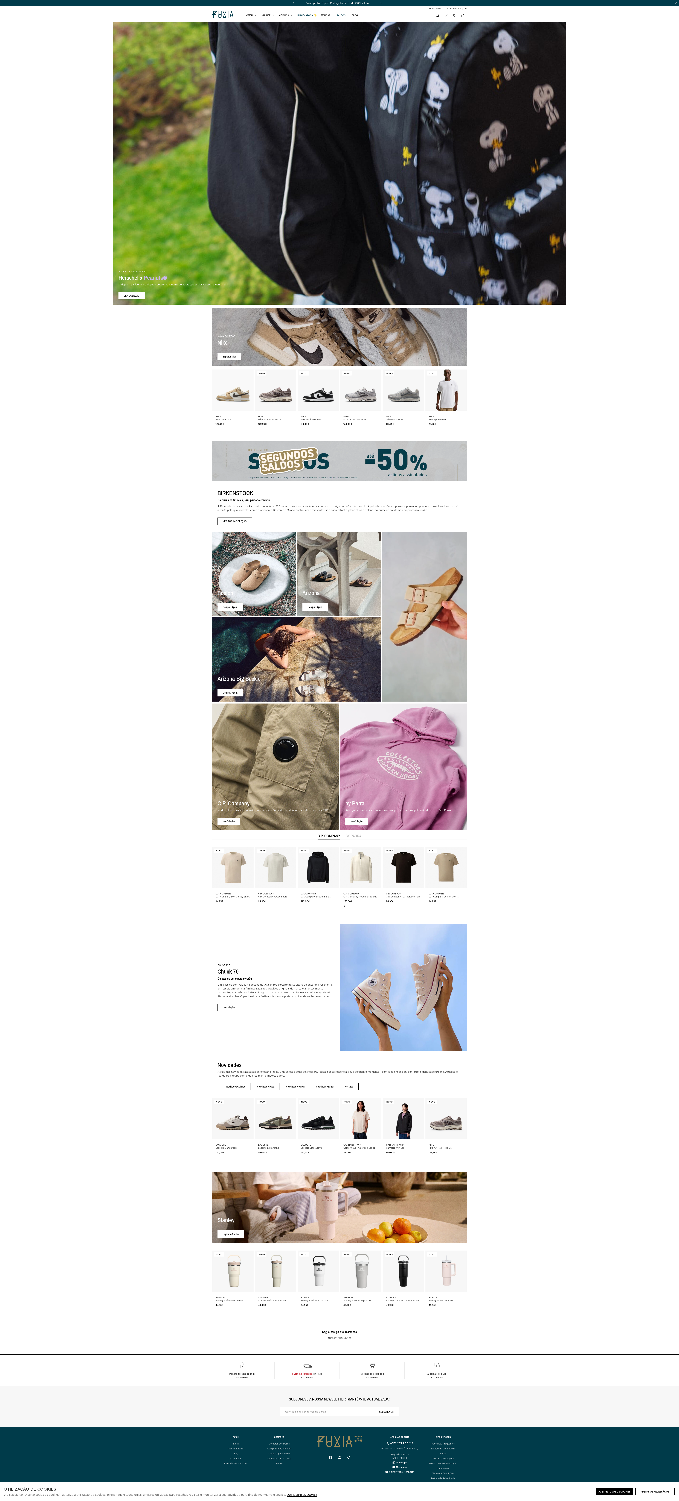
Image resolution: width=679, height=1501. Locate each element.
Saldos (279, 1463)
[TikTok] (349, 1457)
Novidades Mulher (325, 1086)
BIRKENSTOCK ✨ (307, 15)
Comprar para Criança (279, 1458)
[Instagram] (339, 1457)
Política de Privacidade (443, 1478)
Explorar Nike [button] (229, 356)
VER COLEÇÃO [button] (132, 295)
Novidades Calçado (235, 1086)
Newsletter (435, 8)
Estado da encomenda (443, 1448)
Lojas (236, 1443)
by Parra (353, 836)
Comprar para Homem (279, 1448)
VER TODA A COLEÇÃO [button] (235, 521)
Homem (249, 15)
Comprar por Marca (279, 1443)
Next (344, 906)
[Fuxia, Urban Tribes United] (222, 14)
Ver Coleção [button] (229, 821)
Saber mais (242, 1378)
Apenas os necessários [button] (655, 1491)
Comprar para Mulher (279, 1453)
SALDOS (341, 15)
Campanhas (443, 1468)
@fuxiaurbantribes (346, 1332)
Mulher (266, 15)
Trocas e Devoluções (443, 1458)
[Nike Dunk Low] (233, 390)
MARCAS (325, 15)
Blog (355, 15)
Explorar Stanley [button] (231, 1234)
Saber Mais (307, 1378)
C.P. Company (329, 836)
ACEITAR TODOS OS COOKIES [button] (614, 1491)
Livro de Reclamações (236, 1463)
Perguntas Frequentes (443, 1443)
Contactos (235, 1458)
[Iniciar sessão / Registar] (446, 15)
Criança (284, 15)
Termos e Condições (443, 1473)
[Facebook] (330, 1457)
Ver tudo (349, 1086)
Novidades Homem (295, 1086)
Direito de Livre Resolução (443, 1463)
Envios (443, 1453)
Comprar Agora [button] (230, 607)
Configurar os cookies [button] (302, 1495)
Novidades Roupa (265, 1086)
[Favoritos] (455, 15)
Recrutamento (235, 1448)
